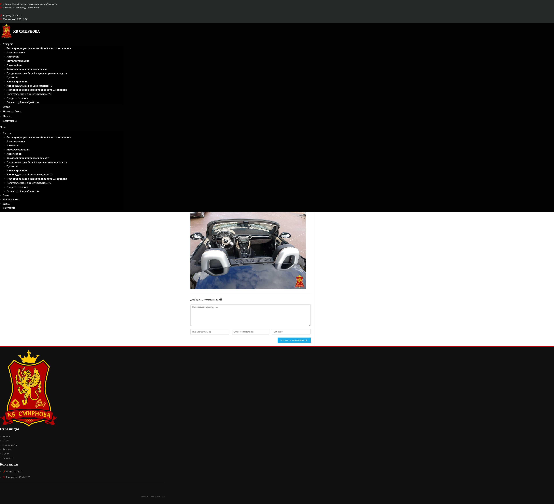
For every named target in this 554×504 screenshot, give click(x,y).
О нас (6, 107)
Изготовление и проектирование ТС (28, 93)
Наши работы (12, 111)
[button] (61, 127)
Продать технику (17, 98)
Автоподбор (14, 64)
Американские (15, 52)
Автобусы (12, 56)
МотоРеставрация (17, 60)
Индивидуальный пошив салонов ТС (29, 85)
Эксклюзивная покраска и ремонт (27, 68)
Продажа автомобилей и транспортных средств (36, 73)
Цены (7, 116)
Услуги (8, 44)
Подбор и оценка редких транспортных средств (36, 89)
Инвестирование (16, 81)
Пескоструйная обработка (23, 102)
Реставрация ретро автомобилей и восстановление (38, 48)
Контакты (10, 121)
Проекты (12, 77)
